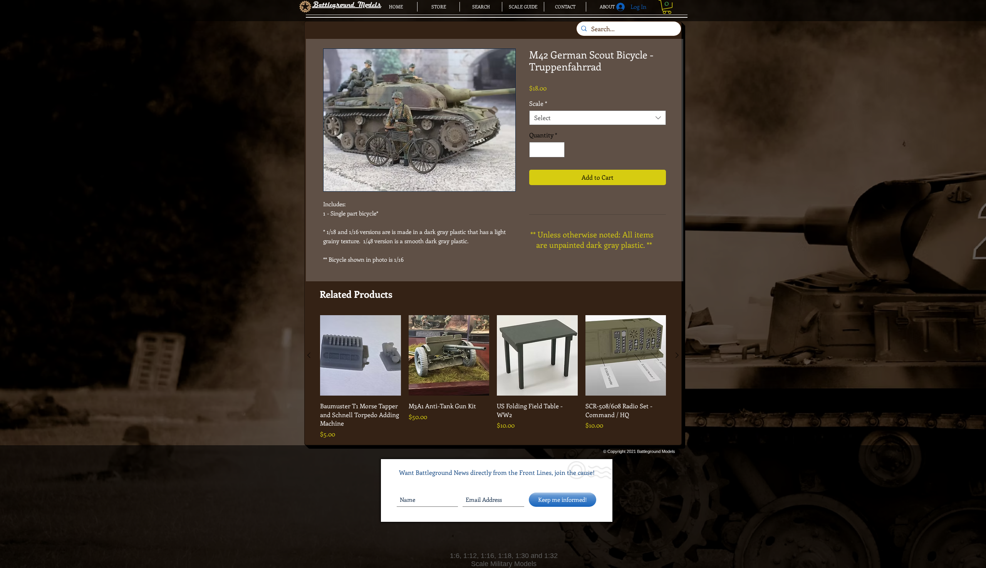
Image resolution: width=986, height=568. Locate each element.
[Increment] (558, 149)
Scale (538, 103)
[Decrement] (535, 149)
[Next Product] (677, 355)
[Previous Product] (309, 355)
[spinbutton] (547, 149)
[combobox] (597, 117)
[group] (493, 377)
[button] (667, 7)
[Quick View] (360, 355)
